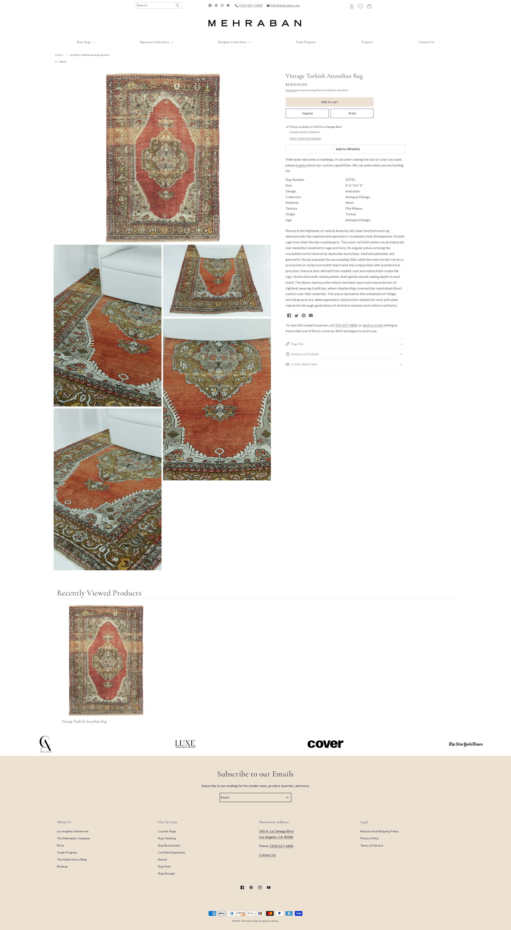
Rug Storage (166, 873)
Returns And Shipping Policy (379, 831)
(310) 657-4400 (250, 5)
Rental (162, 859)
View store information (305, 138)
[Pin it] (304, 316)
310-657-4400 (346, 325)
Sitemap (62, 866)
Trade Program (67, 852)
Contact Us (267, 855)
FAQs (60, 845)
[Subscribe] (286, 797)
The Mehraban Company (73, 838)
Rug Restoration (169, 845)
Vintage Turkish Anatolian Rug (90, 55)
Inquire (307, 113)
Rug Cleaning (167, 838)
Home (58, 55)
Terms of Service (371, 845)
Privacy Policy (369, 838)
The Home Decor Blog (72, 859)
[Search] (177, 5)
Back (63, 61)
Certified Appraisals (171, 852)
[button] (85, 42)
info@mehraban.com (285, 5)
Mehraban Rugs (249, 921)
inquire (301, 165)
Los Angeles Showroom (73, 831)
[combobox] (159, 5)
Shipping (291, 90)
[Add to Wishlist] (146, 711)
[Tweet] (296, 316)
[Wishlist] (360, 6)
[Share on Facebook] (289, 316)
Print (352, 113)
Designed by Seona (268, 921)
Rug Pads (164, 866)
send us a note (372, 325)
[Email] (311, 316)
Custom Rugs (167, 831)
